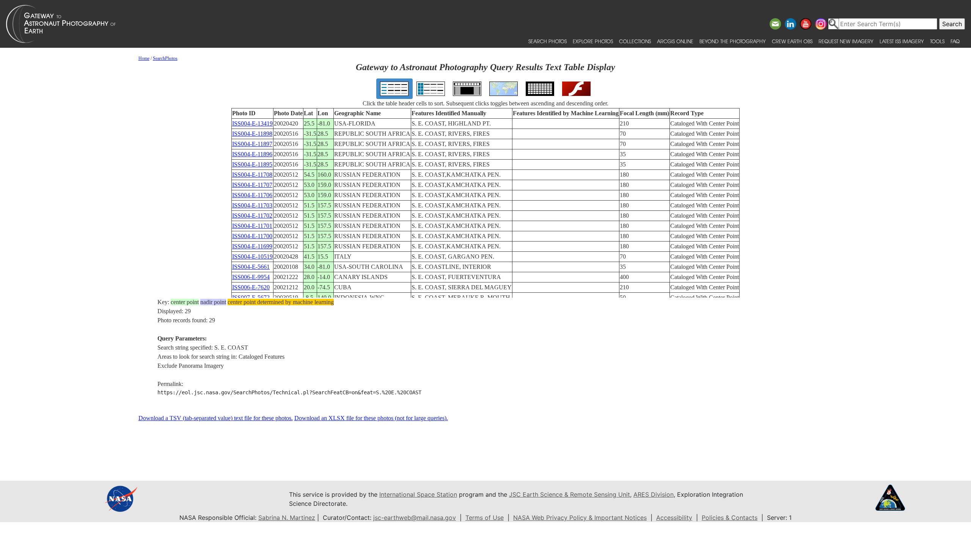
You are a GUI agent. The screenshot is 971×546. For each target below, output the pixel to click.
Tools (937, 41)
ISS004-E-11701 (252, 226)
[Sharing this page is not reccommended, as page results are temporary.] (483, 23)
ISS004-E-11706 (252, 195)
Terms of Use (484, 517)
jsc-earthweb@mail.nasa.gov (414, 517)
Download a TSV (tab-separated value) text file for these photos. (215, 418)
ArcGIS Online (675, 41)
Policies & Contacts (729, 517)
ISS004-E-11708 (252, 174)
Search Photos (547, 41)
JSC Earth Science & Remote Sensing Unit (569, 494)
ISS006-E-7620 (251, 287)
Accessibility (674, 517)
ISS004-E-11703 (252, 205)
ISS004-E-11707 (252, 185)
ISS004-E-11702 (252, 215)
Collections (635, 41)
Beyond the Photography (732, 41)
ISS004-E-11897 (252, 144)
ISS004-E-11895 (252, 164)
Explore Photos (593, 41)
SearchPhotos (165, 58)
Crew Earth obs (792, 41)
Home (143, 58)
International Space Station (418, 494)
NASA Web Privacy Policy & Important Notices (580, 517)
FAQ (955, 41)
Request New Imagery (846, 41)
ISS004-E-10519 (252, 256)
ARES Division (653, 494)
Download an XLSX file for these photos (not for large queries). (371, 418)
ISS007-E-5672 (251, 297)
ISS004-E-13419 (252, 123)
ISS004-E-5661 (251, 267)
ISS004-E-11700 (252, 236)
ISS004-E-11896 (252, 154)
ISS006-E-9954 (251, 277)
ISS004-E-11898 (252, 133)
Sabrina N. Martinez (286, 517)
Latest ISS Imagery (902, 41)
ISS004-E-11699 (252, 246)
